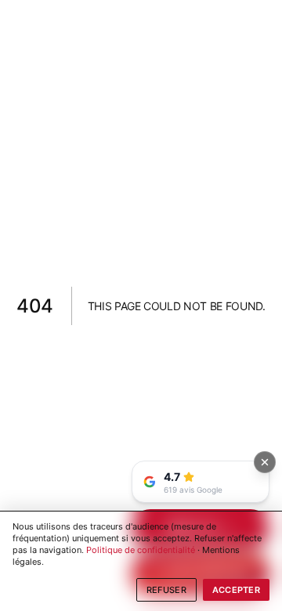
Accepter (236, 589)
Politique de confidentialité (140, 549)
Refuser (166, 589)
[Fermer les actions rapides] (265, 462)
